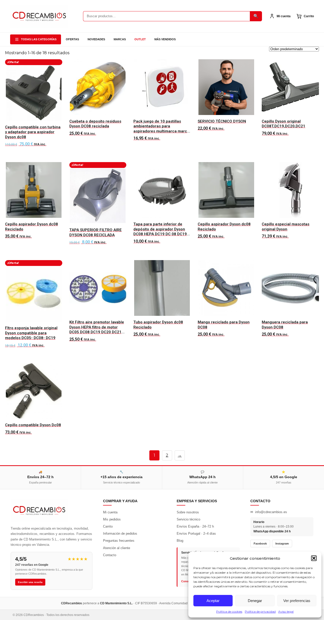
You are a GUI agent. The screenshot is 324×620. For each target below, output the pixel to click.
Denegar (255, 600)
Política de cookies (229, 611)
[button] (313, 558)
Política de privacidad (260, 611)
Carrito (108, 526)
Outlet (140, 39)
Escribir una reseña (30, 582)
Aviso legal (286, 611)
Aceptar (213, 600)
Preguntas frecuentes (118, 540)
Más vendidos (165, 39)
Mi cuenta (110, 512)
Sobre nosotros (188, 512)
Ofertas (72, 39)
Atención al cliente (116, 548)
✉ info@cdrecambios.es (268, 512)
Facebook (260, 543)
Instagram (282, 543)
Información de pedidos (120, 533)
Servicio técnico (188, 519)
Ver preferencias (296, 600)
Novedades (96, 39)
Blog (180, 540)
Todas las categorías (38, 39)
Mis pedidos (112, 519)
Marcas (120, 39)
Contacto (109, 555)
